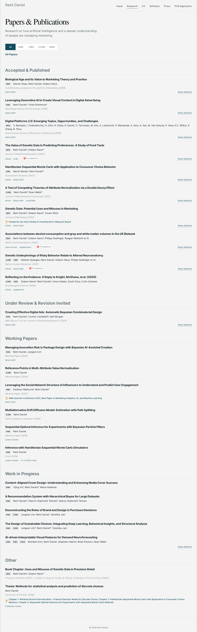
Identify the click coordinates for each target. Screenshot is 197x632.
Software (155, 6)
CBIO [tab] (31, 46)
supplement (18, 290)
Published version (13, 606)
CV (143, 6)
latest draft (10, 92)
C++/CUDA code (28, 460)
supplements (25, 247)
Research (132, 6)
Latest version (11, 440)
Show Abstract (185, 92)
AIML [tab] (21, 46)
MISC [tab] (52, 46)
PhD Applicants (183, 6)
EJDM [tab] (42, 46)
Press (167, 6)
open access (11, 247)
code (15, 159)
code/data (30, 200)
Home (119, 6)
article (8, 159)
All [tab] (10, 46)
